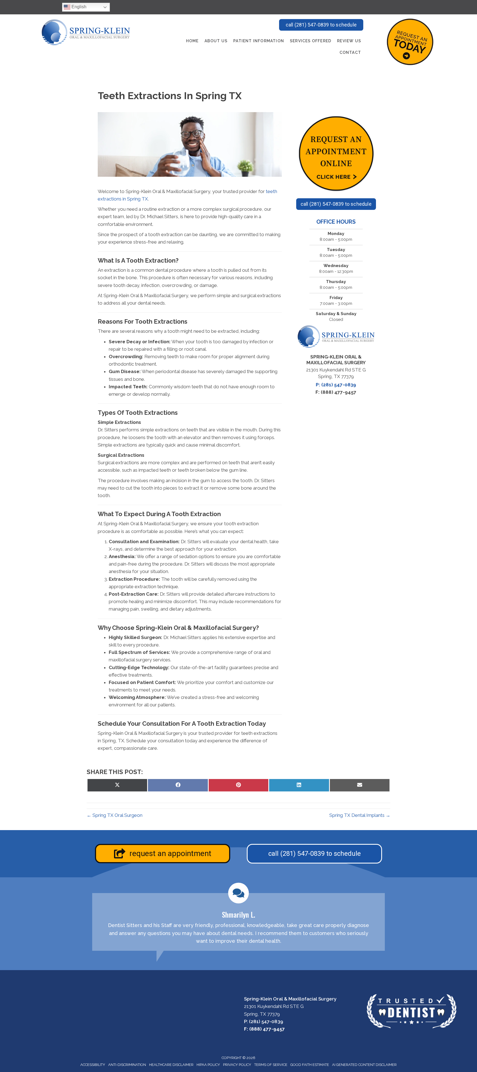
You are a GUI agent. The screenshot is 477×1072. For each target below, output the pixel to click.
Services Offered (310, 41)
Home (192, 41)
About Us (216, 41)
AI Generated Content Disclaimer (364, 1065)
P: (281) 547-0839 (336, 384)
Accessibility (92, 1065)
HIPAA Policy (208, 1065)
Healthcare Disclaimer (171, 1065)
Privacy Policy (237, 1065)
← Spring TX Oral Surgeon (114, 815)
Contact (350, 52)
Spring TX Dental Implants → (359, 815)
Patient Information (258, 41)
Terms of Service (270, 1065)
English (78, 6)
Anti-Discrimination (127, 1065)
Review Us (349, 41)
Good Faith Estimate (309, 1065)
